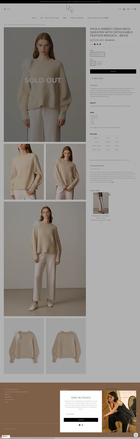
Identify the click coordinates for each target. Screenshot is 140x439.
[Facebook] (79, 425)
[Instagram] (82, 425)
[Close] (134, 393)
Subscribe (81, 420)
